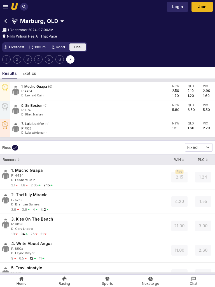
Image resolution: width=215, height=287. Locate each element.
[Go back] (5, 21)
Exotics (29, 73)
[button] (35, 21)
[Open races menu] (62, 21)
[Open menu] (5, 6)
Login (177, 6)
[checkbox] (10, 148)
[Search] (24, 7)
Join (202, 6)
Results (9, 73)
